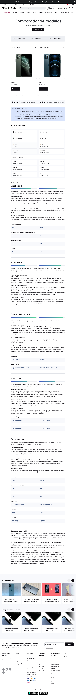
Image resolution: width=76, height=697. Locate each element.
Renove (28, 665)
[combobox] (24, 47)
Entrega (16, 661)
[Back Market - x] (3, 672)
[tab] (18, 95)
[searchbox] (33, 8)
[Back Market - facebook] (10, 669)
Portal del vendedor (31, 674)
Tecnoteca (41, 659)
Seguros (29, 662)
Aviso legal (53, 679)
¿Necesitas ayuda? (62, 8)
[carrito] (72, 8)
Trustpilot (4, 667)
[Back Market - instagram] (3, 669)
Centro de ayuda (18, 659)
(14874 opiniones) (58, 102)
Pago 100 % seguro (31, 676)
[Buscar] (20, 8)
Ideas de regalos (43, 668)
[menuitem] (22, 12)
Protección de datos (56, 673)
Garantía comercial (31, 660)
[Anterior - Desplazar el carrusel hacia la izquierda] (68, 580)
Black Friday (42, 670)
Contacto (17, 656)
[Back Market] (10, 8)
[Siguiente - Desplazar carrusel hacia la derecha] (72, 580)
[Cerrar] (74, 2)
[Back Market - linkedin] (7, 669)
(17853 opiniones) (29, 102)
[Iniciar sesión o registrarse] (69, 8)
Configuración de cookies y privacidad (56, 671)
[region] (38, 593)
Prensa (4, 661)
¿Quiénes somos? (6, 659)
